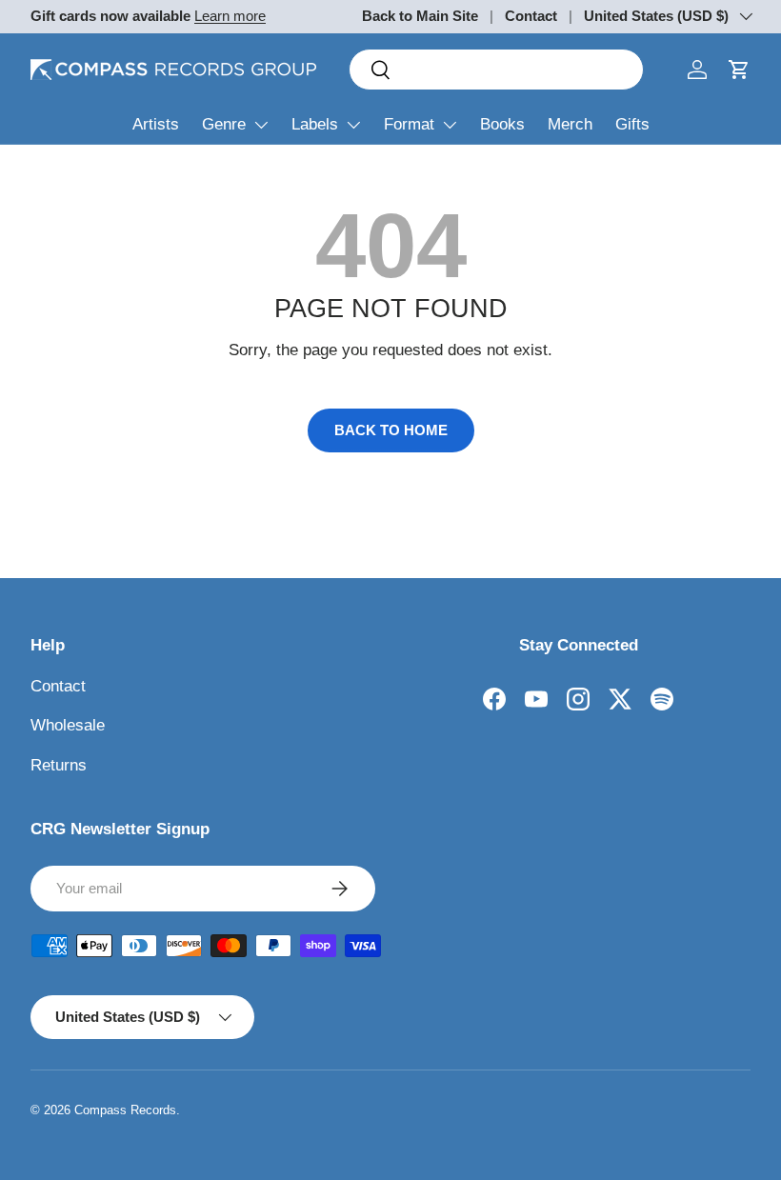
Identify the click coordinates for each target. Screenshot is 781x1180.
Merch (570, 124)
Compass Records (125, 1110)
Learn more (230, 16)
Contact (531, 16)
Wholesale (67, 725)
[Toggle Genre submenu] (261, 124)
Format (409, 124)
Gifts (632, 124)
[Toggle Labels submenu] (353, 124)
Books (502, 124)
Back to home (391, 430)
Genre (224, 124)
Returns (58, 765)
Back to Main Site (420, 16)
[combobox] (496, 69)
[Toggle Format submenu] (449, 124)
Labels (314, 124)
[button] (739, 69)
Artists (155, 124)
